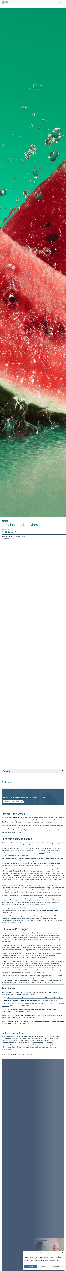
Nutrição (4, 521)
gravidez (25, 947)
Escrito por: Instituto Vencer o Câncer (13, 536)
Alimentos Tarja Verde (16, 818)
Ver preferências (57, 1266)
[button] (63, 1253)
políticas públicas (27, 1015)
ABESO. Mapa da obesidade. (12, 992)
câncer (41, 853)
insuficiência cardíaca (50, 910)
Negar (44, 1266)
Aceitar (31, 1266)
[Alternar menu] (60, 2)
